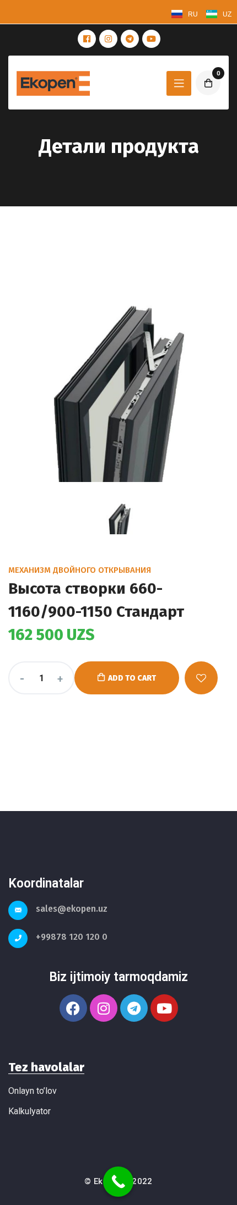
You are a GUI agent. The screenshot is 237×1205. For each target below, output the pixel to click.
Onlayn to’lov (32, 1091)
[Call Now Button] (118, 1181)
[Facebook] (73, 1008)
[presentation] (120, 517)
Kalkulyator (29, 1111)
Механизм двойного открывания (79, 570)
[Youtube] (164, 1008)
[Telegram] (134, 1008)
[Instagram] (103, 1008)
